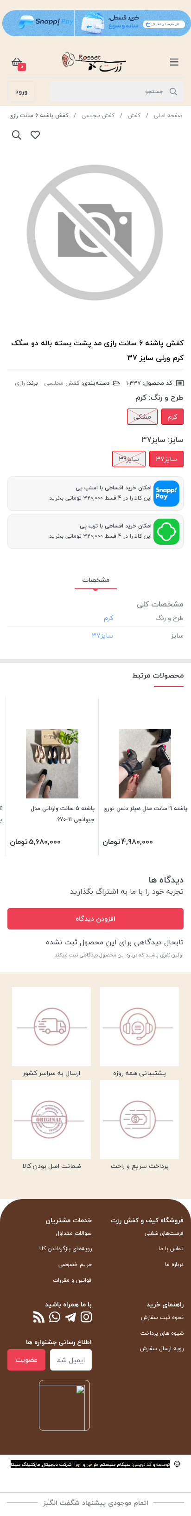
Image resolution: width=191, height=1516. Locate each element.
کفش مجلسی (98, 115)
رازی (20, 383)
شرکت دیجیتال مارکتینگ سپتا (41, 1464)
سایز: (176, 439)
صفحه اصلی (168, 115)
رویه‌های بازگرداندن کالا (65, 1248)
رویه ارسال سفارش (162, 1348)
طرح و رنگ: (166, 397)
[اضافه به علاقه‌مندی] (35, 134)
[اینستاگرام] (86, 1318)
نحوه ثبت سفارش (162, 1317)
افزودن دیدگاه (95, 918)
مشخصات (95, 580)
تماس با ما (171, 1248)
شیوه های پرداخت (162, 1333)
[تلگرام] (70, 1318)
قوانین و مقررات (72, 1280)
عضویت (26, 1359)
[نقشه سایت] (39, 1318)
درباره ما (174, 1264)
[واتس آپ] (54, 1318)
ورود (21, 91)
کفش (134, 115)
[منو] (174, 62)
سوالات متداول (74, 1233)
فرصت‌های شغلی (164, 1233)
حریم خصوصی (75, 1264)
